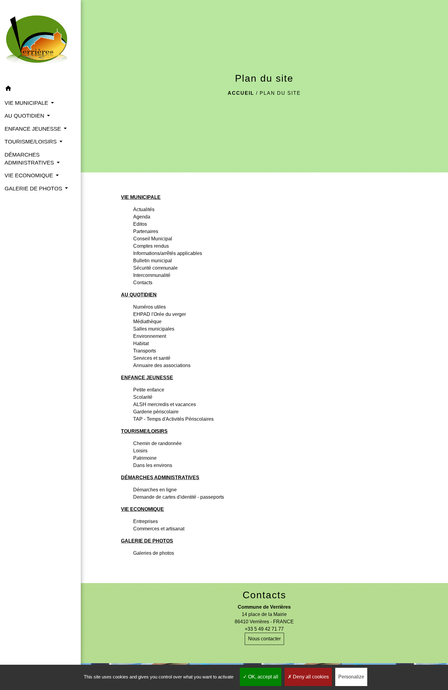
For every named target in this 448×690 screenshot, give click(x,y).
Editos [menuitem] (140, 224)
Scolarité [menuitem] (142, 397)
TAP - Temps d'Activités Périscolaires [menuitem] (173, 419)
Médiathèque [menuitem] (147, 321)
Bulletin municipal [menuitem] (152, 260)
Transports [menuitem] (144, 350)
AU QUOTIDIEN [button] (25, 116)
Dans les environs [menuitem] (152, 465)
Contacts (264, 594)
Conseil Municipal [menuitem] (152, 238)
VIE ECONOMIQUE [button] (30, 175)
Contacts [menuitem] (142, 282)
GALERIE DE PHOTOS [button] (34, 189)
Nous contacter (264, 638)
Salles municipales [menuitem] (153, 328)
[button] (40, 89)
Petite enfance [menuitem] (148, 389)
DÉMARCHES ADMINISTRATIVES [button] (30, 159)
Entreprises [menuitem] (145, 521)
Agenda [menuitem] (141, 216)
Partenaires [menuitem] (145, 231)
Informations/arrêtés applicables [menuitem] (167, 253)
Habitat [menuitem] (141, 343)
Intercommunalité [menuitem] (151, 275)
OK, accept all (262, 676)
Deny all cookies (310, 676)
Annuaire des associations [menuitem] (161, 365)
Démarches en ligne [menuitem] (155, 489)
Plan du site (280, 93)
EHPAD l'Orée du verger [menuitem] (159, 314)
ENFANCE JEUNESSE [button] (33, 129)
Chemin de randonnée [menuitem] (157, 443)
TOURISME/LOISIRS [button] (31, 142)
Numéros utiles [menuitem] (149, 307)
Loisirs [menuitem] (140, 450)
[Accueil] (40, 41)
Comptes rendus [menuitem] (151, 246)
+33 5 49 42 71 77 (264, 629)
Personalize (351, 676)
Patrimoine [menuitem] (145, 458)
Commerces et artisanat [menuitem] (158, 528)
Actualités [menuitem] (144, 209)
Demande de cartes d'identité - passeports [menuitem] (178, 497)
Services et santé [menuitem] (151, 358)
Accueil (241, 93)
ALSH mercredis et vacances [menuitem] (164, 404)
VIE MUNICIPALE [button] (27, 103)
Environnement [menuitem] (149, 336)
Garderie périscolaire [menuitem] (156, 411)
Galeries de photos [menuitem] (153, 553)
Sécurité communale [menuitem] (155, 268)
